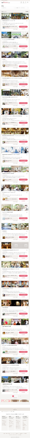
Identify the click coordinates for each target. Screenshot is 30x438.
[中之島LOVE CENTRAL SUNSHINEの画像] (15, 169)
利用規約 (7, 433)
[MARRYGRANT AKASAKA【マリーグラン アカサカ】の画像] (15, 150)
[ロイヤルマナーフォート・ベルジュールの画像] (15, 188)
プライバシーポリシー (13, 433)
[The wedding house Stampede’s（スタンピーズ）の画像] (15, 245)
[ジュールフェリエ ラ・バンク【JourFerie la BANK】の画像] (15, 360)
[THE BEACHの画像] (15, 226)
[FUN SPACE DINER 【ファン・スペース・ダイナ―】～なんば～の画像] (15, 73)
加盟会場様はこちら (22, 433)
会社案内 (4, 433)
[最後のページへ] (20, 396)
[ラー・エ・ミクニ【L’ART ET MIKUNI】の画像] (15, 35)
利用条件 (9, 433)
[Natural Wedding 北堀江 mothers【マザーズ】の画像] (15, 92)
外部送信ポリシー (17, 433)
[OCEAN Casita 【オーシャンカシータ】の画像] (15, 16)
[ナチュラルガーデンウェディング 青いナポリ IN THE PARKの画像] (15, 111)
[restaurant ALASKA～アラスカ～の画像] (15, 284)
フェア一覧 (23, 26)
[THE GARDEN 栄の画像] (15, 303)
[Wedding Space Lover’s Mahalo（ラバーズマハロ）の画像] (15, 264)
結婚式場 (11, 411)
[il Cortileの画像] (15, 54)
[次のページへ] (19, 396)
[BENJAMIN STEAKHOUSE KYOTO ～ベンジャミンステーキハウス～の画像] (15, 131)
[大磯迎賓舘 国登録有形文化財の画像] (15, 379)
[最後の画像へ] (27, 16)
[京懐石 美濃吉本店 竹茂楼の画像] (15, 322)
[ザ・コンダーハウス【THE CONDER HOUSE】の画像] (15, 341)
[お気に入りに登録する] (27, 21)
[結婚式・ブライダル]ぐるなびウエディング (5, 411)
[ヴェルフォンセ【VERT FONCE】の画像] (15, 207)
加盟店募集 (25, 433)
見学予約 (24, 28)
